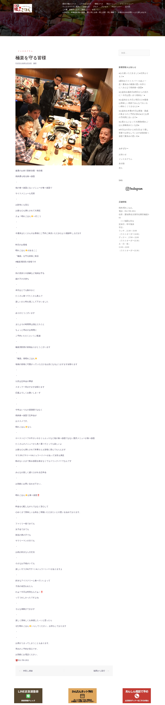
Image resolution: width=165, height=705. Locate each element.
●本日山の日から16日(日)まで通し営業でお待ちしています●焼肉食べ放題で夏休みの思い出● (134, 132)
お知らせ (86, 7)
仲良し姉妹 (28, 671)
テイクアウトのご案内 (70, 7)
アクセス (104, 7)
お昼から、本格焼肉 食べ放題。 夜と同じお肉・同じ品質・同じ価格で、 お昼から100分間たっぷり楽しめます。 (105, 12)
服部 (34, 63)
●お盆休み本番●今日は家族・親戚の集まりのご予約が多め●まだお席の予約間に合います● (134, 114)
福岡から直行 (99, 671)
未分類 (122, 163)
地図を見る (129, 221)
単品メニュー (111, 4)
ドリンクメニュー (126, 4)
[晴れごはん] (23, 8)
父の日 (127, 7)
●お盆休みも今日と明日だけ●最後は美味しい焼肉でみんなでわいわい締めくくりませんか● (133, 102)
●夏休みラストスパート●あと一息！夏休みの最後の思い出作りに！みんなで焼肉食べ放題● (132, 84)
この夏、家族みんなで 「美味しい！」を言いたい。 (82, 9)
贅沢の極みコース (69, 4)
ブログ (95, 7)
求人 (121, 168)
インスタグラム (25, 51)
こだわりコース (85, 4)
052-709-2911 (130, 211)
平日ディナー (116, 7)
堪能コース (99, 4)
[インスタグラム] (134, 189)
